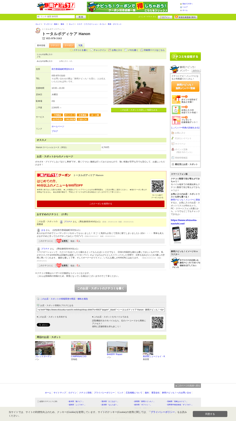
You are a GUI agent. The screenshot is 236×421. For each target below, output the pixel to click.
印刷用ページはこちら (154, 50)
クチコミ (55, 45)
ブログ (55, 131)
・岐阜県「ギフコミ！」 (142, 405)
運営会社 (155, 392)
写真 (80, 45)
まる (43, 230)
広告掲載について (134, 392)
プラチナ (68, 221)
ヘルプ (185, 7)
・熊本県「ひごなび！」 (109, 401)
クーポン (69, 45)
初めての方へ (187, 4)
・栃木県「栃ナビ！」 (75, 401)
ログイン (165, 17)
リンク (120, 392)
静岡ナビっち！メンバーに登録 (185, 199)
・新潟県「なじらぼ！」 (109, 405)
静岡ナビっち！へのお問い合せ (176, 392)
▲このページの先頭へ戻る (187, 385)
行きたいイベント (183, 138)
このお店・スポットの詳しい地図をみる (138, 110)
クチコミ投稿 (85, 392)
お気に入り (117, 50)
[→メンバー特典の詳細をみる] (185, 127)
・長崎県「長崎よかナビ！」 (177, 401)
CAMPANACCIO (78, 356)
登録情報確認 (181, 158)
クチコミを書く (80, 50)
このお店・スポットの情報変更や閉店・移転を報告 (64, 299)
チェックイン (100, 50)
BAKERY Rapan (114, 354)
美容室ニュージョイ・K (154, 356)
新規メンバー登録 (185, 17)
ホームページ (58, 126)
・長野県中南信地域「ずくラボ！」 (179, 405)
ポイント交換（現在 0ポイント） (184, 151)
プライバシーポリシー (104, 392)
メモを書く (133, 50)
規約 (147, 392)
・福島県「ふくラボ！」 (76, 405)
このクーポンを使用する (100, 203)
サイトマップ (60, 392)
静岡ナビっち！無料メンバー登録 (185, 86)
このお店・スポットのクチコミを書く (100, 288)
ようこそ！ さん (147, 16)
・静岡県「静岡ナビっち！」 (144, 401)
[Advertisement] (185, 35)
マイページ (180, 144)
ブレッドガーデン (43, 356)
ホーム (185, 10)
